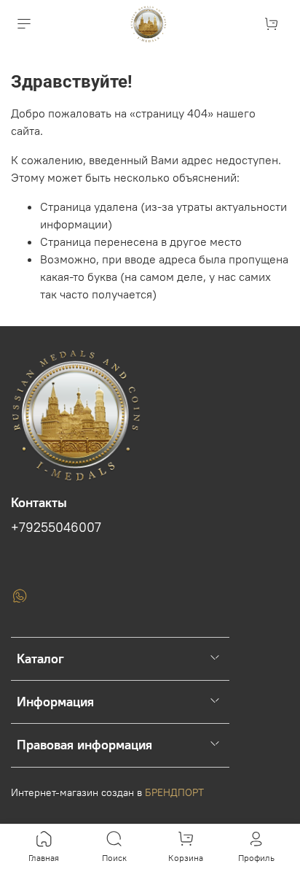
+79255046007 (56, 528)
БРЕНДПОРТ (174, 792)
